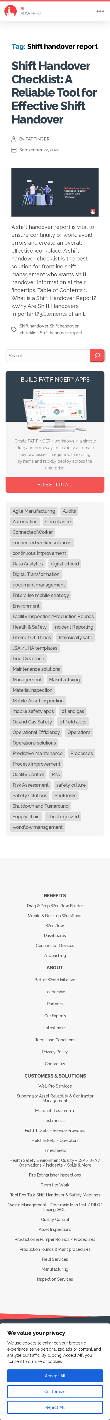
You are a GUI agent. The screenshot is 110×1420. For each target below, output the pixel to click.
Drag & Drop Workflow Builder (55, 905)
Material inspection (33, 690)
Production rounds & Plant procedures (55, 1249)
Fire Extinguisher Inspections (55, 1175)
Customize (55, 1391)
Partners (55, 1003)
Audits (69, 511)
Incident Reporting (73, 627)
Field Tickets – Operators (55, 1140)
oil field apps (73, 722)
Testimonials (55, 1120)
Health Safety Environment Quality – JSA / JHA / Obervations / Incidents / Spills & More (55, 1162)
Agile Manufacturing (34, 511)
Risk (56, 774)
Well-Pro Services (55, 1086)
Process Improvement (36, 764)
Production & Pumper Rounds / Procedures (55, 1239)
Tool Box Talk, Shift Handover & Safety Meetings (55, 1195)
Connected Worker (33, 532)
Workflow (55, 925)
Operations (79, 732)
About (55, 967)
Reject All (55, 1407)
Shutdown (65, 795)
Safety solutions (30, 795)
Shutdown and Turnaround (41, 806)
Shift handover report (61, 332)
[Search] (97, 355)
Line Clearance (28, 658)
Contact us (55, 1063)
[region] (55, 1371)
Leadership (55, 991)
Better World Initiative (55, 979)
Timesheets (55, 1150)
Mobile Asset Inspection (38, 701)
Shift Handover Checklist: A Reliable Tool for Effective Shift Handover (54, 92)
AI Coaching (55, 955)
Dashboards (55, 935)
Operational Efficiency (36, 732)
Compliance (58, 521)
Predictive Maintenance (38, 753)
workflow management (38, 827)
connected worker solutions (42, 543)
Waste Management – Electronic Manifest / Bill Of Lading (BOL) (55, 1207)
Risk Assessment (31, 785)
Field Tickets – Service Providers (55, 1130)
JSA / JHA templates (35, 648)
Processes (81, 753)
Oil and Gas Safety (32, 722)
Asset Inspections (55, 1229)
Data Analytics (28, 564)
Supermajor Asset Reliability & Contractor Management (55, 1098)
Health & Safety (30, 627)
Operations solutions (34, 743)
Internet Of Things (32, 637)
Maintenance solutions (36, 669)
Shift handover (34, 326)
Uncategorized (63, 816)
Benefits (55, 895)
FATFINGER (38, 139)
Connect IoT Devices (55, 945)
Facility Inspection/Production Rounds (53, 616)
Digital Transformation (36, 574)
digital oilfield (65, 564)
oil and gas (73, 711)
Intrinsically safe (75, 637)
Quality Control (28, 774)
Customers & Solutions (55, 1076)
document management (39, 585)
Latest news (55, 1027)
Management (27, 679)
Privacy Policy (55, 1051)
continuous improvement (39, 553)
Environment (26, 606)
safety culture (71, 785)
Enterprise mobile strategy (41, 595)
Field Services (55, 1259)
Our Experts (55, 1015)
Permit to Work (55, 1185)
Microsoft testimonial (55, 1110)
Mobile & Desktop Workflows (55, 915)
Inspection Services (55, 1279)
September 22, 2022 (39, 149)
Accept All (55, 1375)
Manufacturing (64, 679)
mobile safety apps (33, 711)
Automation (25, 521)
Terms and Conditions (55, 1039)
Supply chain (26, 816)
